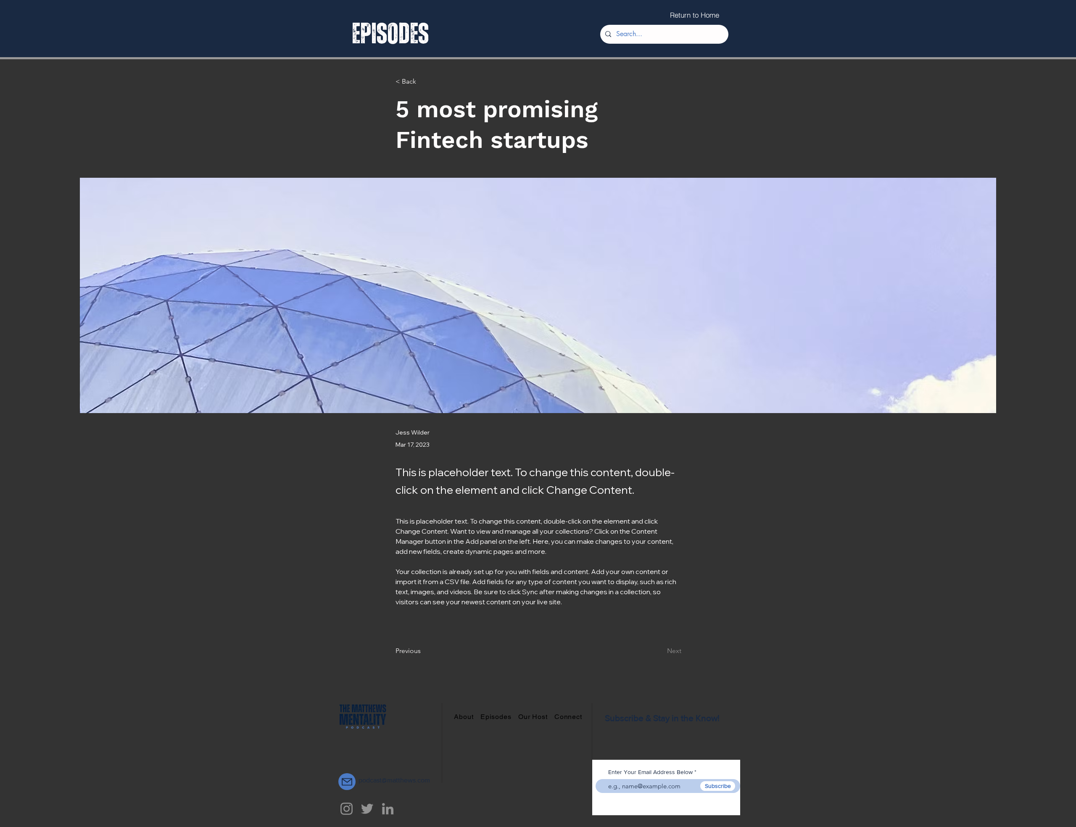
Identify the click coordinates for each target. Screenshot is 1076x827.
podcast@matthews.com (394, 780)
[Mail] (347, 781)
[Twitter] (367, 809)
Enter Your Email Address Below (650, 772)
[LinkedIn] (388, 809)
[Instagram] (346, 809)
